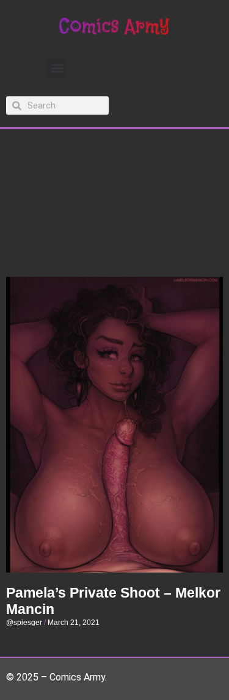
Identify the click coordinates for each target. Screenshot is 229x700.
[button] (57, 68)
